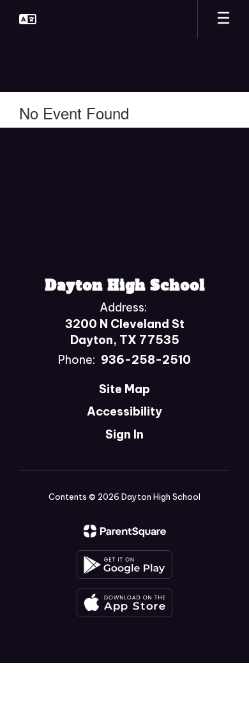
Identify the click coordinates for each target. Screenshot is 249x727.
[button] (27, 19)
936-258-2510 (146, 359)
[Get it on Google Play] (124, 564)
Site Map (124, 389)
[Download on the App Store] (124, 602)
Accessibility (124, 411)
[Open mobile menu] (223, 19)
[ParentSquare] (124, 531)
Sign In (124, 434)
